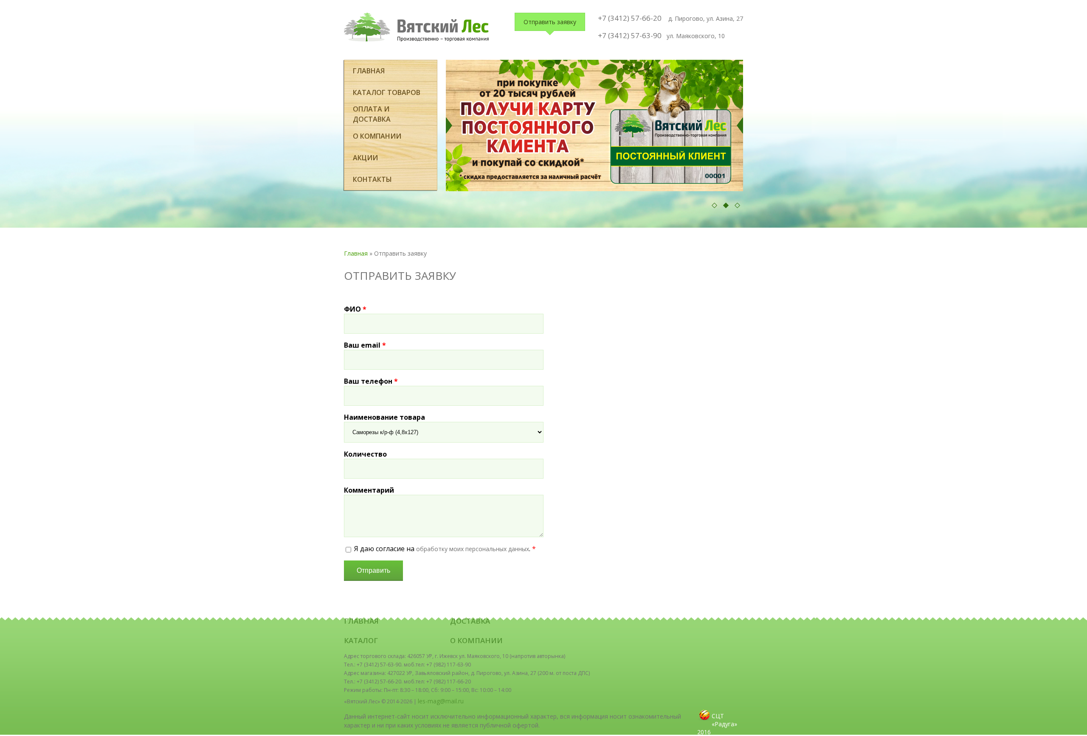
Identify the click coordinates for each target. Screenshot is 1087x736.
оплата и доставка (372, 114)
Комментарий (369, 490)
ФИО (355, 309)
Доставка (470, 621)
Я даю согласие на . (445, 548)
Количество (365, 454)
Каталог (361, 640)
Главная (369, 70)
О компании (377, 136)
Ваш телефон (371, 381)
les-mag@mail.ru (441, 701)
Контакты (372, 179)
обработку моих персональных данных (472, 549)
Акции (365, 157)
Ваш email (365, 345)
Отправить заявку (550, 22)
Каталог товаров (386, 92)
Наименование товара (384, 417)
